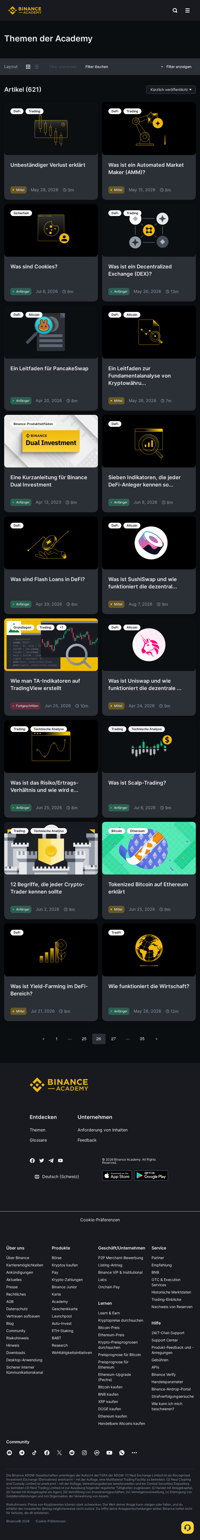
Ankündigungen (19, 1272)
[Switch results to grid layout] (28, 67)
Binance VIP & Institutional (120, 1272)
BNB (155, 1272)
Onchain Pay (109, 1287)
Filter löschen (96, 66)
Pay (55, 1272)
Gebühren (160, 1360)
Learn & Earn (109, 1313)
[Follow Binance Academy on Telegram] (51, 1160)
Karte (56, 1294)
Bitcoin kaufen (110, 1387)
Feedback (87, 1140)
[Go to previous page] (43, 1039)
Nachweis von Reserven (172, 1306)
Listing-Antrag (110, 1265)
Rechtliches (16, 1294)
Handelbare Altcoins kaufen (121, 1423)
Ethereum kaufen (112, 1416)
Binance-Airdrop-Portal (171, 1389)
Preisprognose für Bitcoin (119, 1354)
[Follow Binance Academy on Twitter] (41, 1161)
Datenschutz (17, 1309)
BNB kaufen (108, 1394)
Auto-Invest (62, 1323)
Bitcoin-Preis (109, 1327)
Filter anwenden (63, 66)
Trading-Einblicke (166, 1299)
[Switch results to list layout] (36, 67)
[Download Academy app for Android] (151, 1176)
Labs (102, 1279)
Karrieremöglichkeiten (24, 1265)
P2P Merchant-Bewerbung (120, 1257)
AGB (10, 1301)
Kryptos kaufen (65, 1265)
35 (142, 1039)
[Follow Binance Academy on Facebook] (32, 1160)
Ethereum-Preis (111, 1335)
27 (113, 1039)
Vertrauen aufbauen (23, 1316)
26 (98, 1039)
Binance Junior (64, 1287)
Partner (158, 1257)
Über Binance (17, 1257)
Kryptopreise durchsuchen (120, 1320)
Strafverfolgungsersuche (173, 1396)
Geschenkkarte (65, 1309)
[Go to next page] (156, 1039)
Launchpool (62, 1316)
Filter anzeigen (178, 66)
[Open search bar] (173, 10)
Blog (10, 1323)
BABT (56, 1338)
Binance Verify (164, 1374)
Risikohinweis (17, 1338)
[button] (187, 10)
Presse (12, 1287)
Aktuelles (14, 1279)
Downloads (15, 1352)
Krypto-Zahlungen (67, 1279)
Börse (56, 1257)
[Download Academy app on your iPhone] (117, 1176)
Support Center (165, 1340)
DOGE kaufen (109, 1409)
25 (84, 1039)
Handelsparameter (167, 1381)
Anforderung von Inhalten (103, 1129)
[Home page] (24, 10)
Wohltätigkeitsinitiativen (72, 1352)
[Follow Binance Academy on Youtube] (60, 1160)
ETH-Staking (62, 1330)
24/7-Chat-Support (168, 1332)
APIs (155, 1367)
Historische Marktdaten (171, 1292)
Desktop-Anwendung (24, 1360)
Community (16, 1330)
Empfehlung (162, 1265)
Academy (60, 1301)
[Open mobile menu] (187, 10)
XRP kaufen (108, 1401)
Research (60, 1345)
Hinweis (12, 1345)
